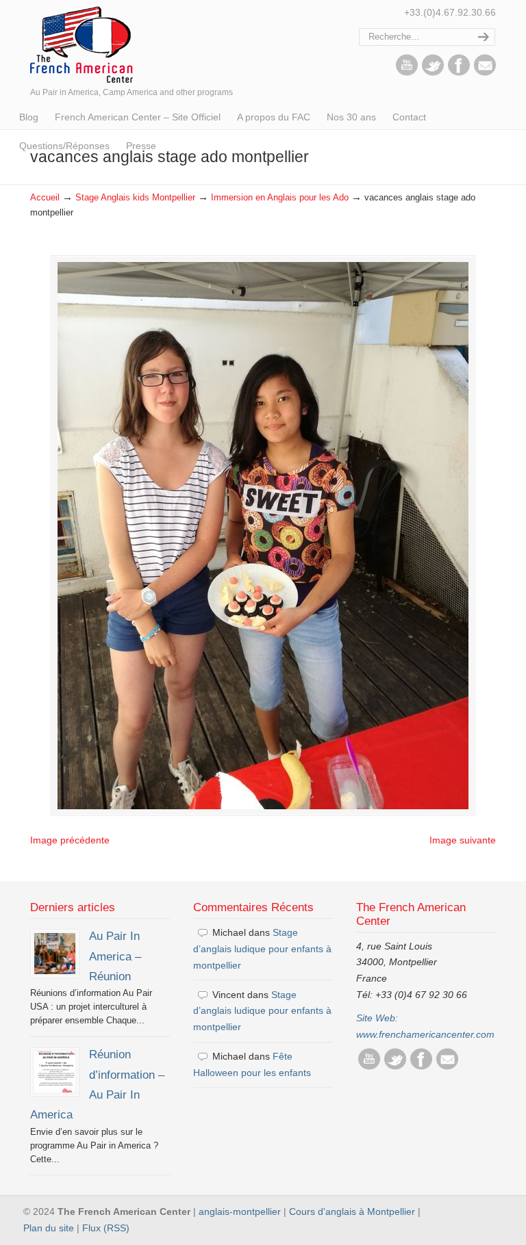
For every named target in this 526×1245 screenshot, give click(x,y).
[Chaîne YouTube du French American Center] (407, 72)
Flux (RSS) (105, 1227)
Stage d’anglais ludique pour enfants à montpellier (262, 949)
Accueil (45, 197)
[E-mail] (485, 72)
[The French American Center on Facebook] (459, 72)
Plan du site (48, 1227)
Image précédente (70, 840)
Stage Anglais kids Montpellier (135, 197)
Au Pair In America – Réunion (115, 956)
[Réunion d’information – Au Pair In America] (54, 1071)
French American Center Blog (81, 43)
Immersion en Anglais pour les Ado (280, 197)
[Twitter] (433, 72)
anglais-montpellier (240, 1211)
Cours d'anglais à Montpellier (352, 1211)
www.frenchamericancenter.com (425, 1034)
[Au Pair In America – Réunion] (54, 953)
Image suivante (462, 840)
